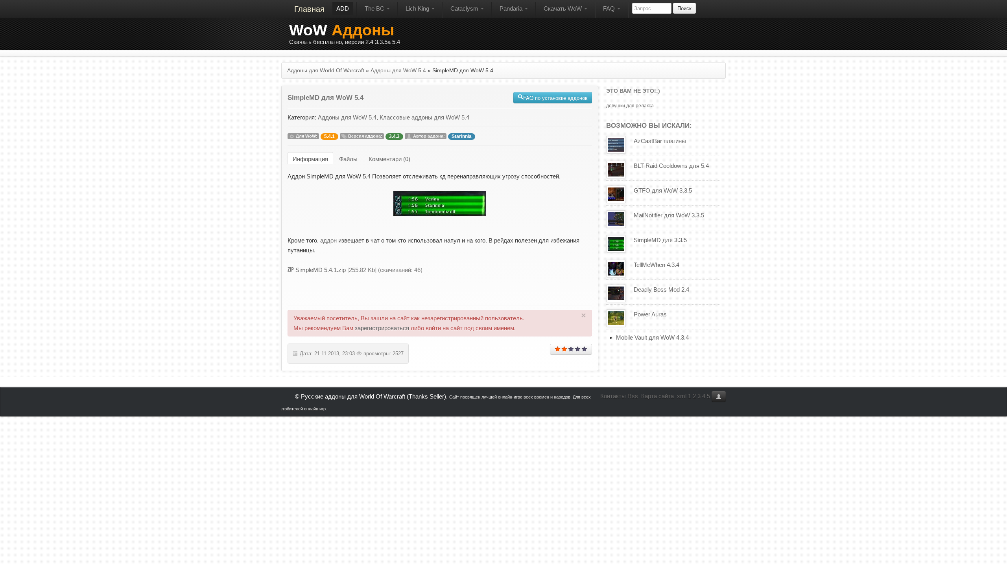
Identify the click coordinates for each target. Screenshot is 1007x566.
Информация (310, 159)
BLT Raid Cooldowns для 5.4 (671, 165)
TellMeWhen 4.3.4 (656, 264)
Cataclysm (465, 8)
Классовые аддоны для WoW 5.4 (424, 117)
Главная (309, 9)
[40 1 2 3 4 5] (571, 349)
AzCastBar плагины (660, 141)
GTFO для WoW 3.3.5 (663, 190)
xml (681, 396)
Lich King (418, 8)
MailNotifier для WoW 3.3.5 (669, 215)
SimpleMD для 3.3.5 (660, 240)
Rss (632, 396)
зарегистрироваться (382, 328)
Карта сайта (657, 396)
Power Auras (650, 314)
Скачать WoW (563, 8)
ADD (342, 8)
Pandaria (512, 8)
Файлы (348, 159)
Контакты (613, 396)
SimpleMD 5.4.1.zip (320, 269)
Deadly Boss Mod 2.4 (661, 289)
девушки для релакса (630, 105)
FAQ (609, 8)
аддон (328, 240)
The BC (375, 8)
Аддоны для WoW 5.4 (347, 117)
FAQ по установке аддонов (555, 97)
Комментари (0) (389, 159)
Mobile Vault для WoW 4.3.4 (652, 337)
